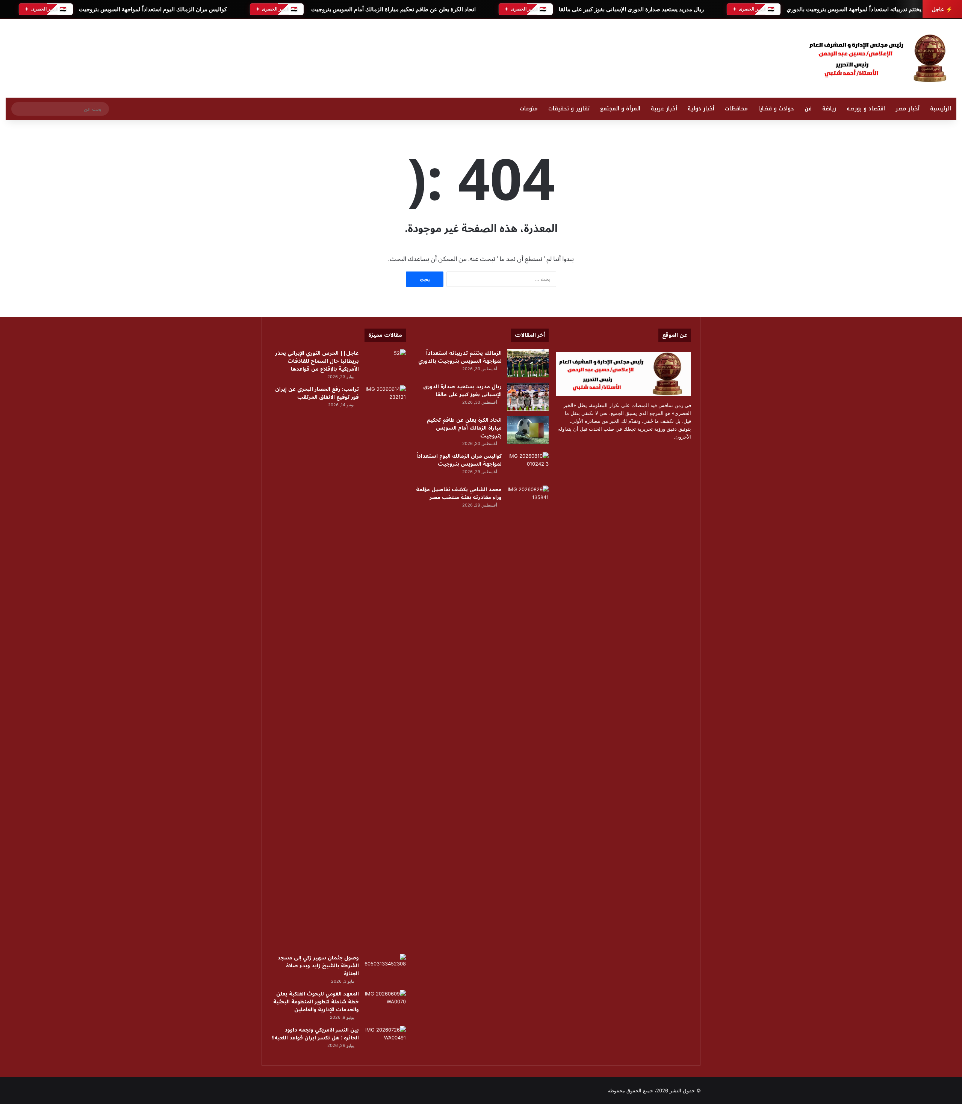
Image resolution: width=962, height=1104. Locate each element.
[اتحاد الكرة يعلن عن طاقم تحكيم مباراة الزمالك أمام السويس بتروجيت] (528, 430)
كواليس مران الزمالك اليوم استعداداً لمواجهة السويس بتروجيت (153, 9)
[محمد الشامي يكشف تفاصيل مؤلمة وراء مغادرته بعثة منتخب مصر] (528, 500)
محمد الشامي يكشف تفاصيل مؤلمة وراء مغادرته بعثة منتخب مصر (459, 493)
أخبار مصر (907, 109)
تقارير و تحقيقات (569, 109)
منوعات (529, 109)
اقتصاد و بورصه (866, 109)
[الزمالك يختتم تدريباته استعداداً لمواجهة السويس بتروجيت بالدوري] (528, 363)
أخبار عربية (664, 109)
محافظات (736, 109)
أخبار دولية (701, 109)
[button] (630, 56)
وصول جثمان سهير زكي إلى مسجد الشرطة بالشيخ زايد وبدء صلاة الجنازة (318, 965)
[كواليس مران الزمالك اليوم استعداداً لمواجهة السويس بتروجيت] (528, 466)
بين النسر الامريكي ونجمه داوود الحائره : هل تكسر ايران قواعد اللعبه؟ (315, 1033)
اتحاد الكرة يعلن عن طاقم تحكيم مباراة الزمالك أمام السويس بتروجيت (392, 9)
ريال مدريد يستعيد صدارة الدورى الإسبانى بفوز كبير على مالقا (630, 9)
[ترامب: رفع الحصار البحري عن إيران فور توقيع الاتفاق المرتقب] (385, 667)
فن (808, 109)
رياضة (829, 109)
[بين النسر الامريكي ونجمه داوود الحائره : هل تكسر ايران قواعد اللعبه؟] (385, 1040)
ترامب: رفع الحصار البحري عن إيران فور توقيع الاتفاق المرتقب (317, 393)
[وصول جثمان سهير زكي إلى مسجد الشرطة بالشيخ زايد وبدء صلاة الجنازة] (385, 968)
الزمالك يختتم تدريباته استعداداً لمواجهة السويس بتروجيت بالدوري (863, 9)
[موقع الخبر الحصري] (881, 58)
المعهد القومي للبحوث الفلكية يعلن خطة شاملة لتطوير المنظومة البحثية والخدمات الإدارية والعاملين (316, 1001)
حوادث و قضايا (776, 109)
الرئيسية (940, 109)
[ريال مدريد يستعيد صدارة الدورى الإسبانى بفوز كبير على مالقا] (528, 397)
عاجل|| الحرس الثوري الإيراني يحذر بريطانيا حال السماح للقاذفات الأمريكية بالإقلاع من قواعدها (317, 361)
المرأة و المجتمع (620, 109)
